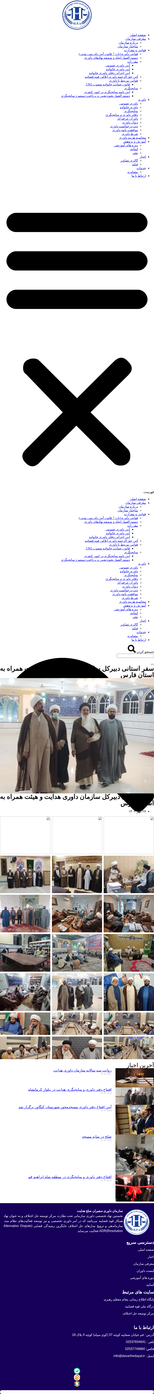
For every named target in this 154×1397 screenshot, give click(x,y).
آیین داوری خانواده (118, 69)
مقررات (132, 61)
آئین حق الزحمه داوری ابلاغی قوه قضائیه (111, 77)
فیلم (135, 164)
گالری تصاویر (129, 160)
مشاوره (133, 172)
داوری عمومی (128, 103)
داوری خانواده (129, 107)
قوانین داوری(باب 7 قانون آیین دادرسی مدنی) (108, 54)
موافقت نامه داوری (125, 130)
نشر (135, 153)
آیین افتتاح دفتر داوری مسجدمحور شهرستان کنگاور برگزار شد (64, 1107)
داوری (142, 99)
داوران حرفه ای (127, 118)
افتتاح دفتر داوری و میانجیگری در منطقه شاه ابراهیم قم (69, 1177)
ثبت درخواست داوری (124, 126)
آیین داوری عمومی (117, 65)
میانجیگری (131, 88)
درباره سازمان (128, 42)
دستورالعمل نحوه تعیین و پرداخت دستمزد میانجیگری (95, 96)
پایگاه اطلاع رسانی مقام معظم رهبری (129, 1299)
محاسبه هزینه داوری (132, 137)
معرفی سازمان (135, 38)
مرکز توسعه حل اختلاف (138, 1313)
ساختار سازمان (128, 46)
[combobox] (135, 656)
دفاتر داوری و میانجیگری (121, 115)
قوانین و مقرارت (135, 50)
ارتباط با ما (139, 175)
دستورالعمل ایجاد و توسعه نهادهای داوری (111, 57)
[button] (77, 337)
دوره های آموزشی (126, 145)
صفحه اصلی (138, 35)
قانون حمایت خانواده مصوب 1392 (108, 84)
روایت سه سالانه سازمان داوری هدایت (82, 1070)
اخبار (143, 156)
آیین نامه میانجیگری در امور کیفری (107, 92)
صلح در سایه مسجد (96, 1137)
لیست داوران (145, 1270)
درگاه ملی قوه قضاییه (139, 1306)
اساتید (134, 149)
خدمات (141, 168)
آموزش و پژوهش (134, 141)
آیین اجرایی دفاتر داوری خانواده (109, 73)
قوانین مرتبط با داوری (123, 80)
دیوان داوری (130, 122)
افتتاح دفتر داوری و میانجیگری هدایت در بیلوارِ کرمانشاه (69, 1090)
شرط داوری (130, 134)
